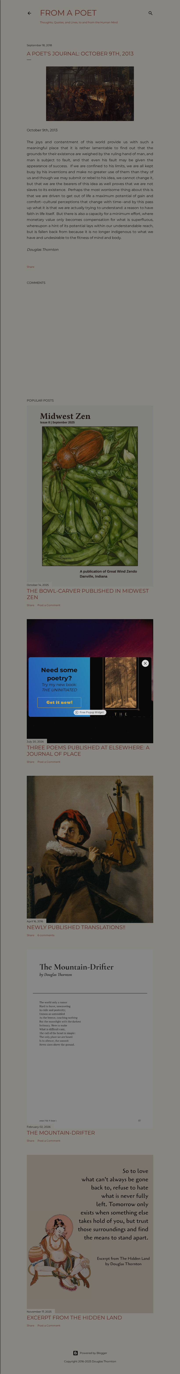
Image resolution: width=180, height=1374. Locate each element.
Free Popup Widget (92, 712)
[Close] (145, 663)
